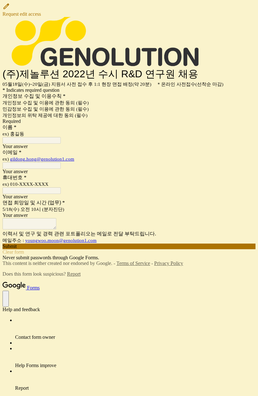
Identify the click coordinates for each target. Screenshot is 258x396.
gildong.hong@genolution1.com (42, 159)
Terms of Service (133, 263)
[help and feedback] (6, 299)
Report (74, 274)
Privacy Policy (168, 263)
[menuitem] (135, 328)
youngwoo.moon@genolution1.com (61, 240)
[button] (129, 10)
